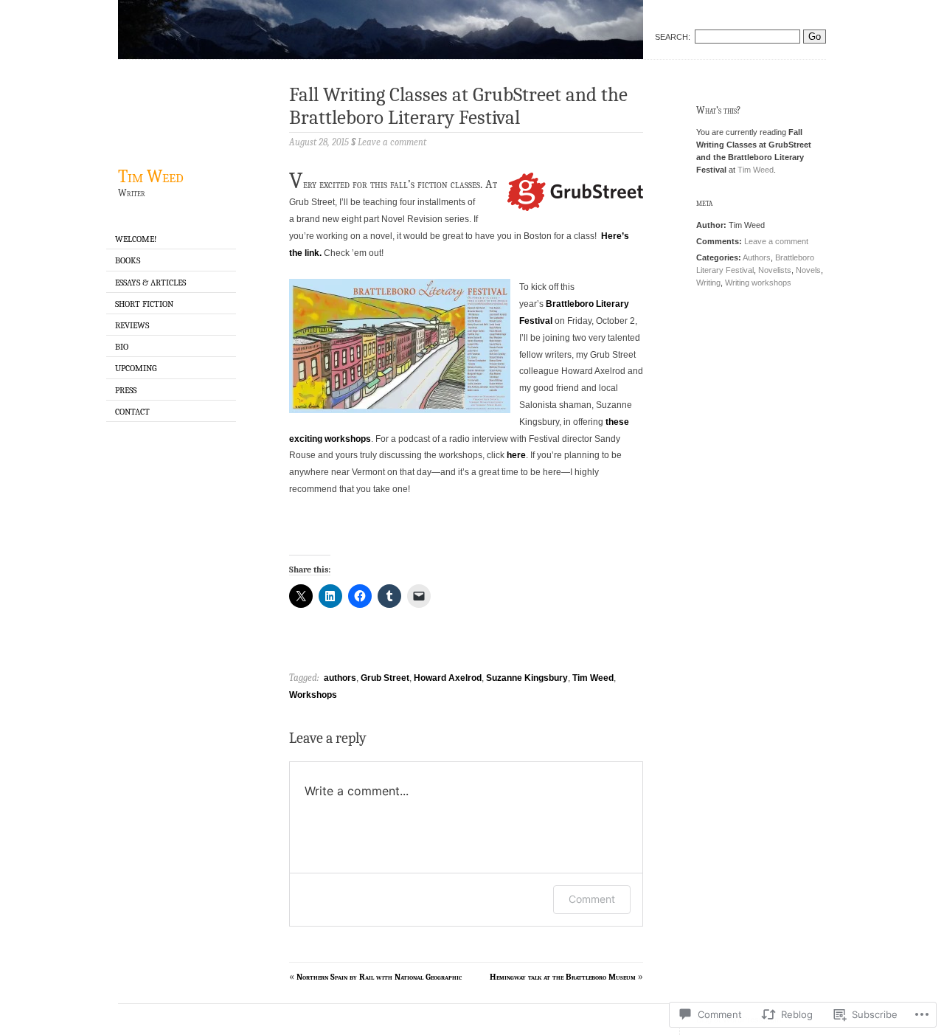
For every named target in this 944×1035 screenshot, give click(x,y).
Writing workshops (758, 282)
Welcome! (135, 239)
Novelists (774, 270)
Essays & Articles (150, 282)
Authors (757, 257)
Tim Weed (151, 176)
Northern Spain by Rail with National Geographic (379, 977)
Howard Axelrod (448, 678)
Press (125, 390)
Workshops (313, 695)
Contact (132, 411)
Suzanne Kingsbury (527, 678)
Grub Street (385, 678)
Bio (121, 347)
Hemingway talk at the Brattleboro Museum (563, 977)
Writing (708, 282)
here (516, 455)
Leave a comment (776, 241)
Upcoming (135, 368)
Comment (592, 899)
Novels (808, 270)
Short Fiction (144, 304)
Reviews (132, 325)
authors (340, 678)
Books (127, 260)
